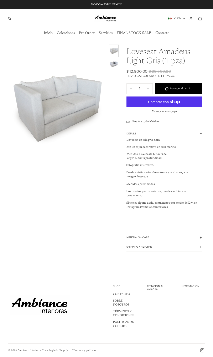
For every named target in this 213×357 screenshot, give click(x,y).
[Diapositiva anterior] (11, 106)
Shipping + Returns (139, 246)
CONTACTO (121, 294)
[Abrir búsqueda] (9, 18)
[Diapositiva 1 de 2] (113, 50)
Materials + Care (137, 237)
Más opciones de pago (164, 111)
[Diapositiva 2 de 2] (113, 64)
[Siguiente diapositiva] (103, 106)
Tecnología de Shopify (55, 350)
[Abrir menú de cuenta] (191, 18)
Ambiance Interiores (29, 350)
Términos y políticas (84, 350)
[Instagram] (202, 350)
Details (131, 133)
